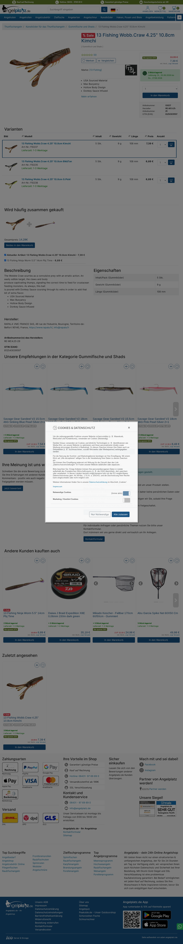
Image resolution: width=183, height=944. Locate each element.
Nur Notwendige (100, 514)
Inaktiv (127, 500)
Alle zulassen (121, 514)
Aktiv (126, 493)
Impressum (57, 486)
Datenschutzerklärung (98, 482)
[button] (126, 493)
